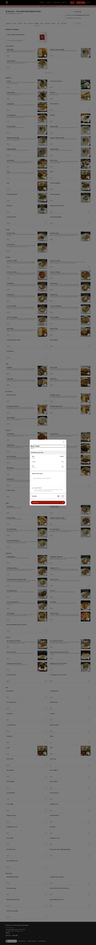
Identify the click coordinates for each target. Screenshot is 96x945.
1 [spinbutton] (60, 496)
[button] (48, 502)
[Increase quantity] (63, 496)
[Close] (63, 441)
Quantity (34, 496)
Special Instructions (37, 474)
